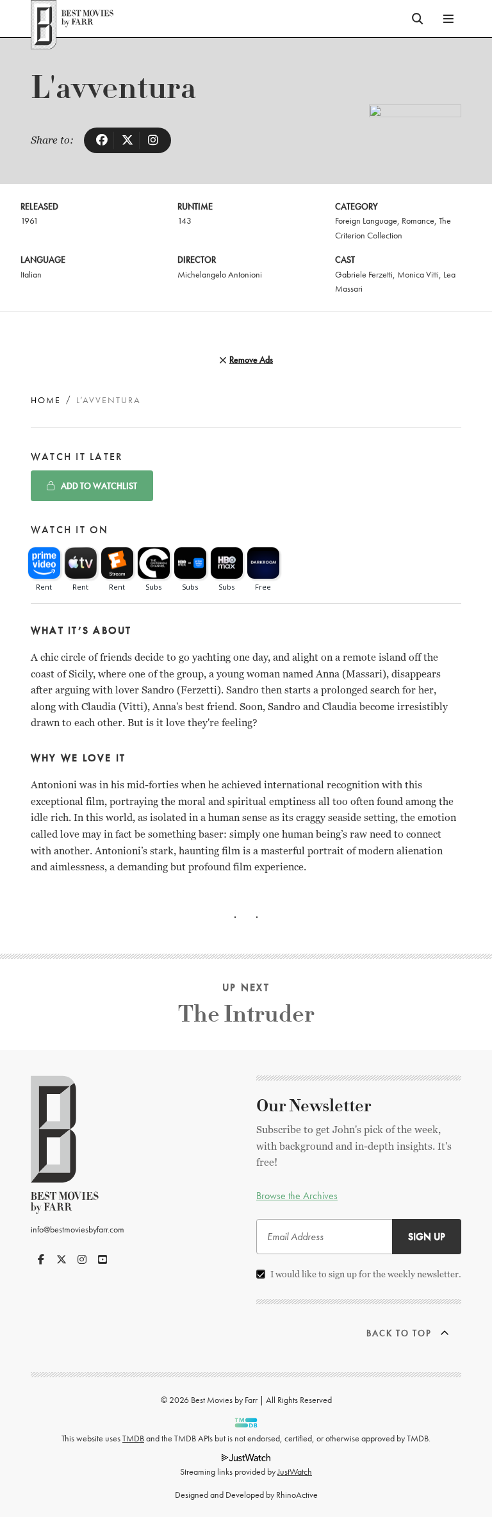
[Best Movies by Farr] (72, 18)
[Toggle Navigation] (448, 18)
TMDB (133, 1438)
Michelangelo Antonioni (219, 274)
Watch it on (70, 529)
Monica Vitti (418, 274)
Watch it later (77, 456)
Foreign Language (366, 220)
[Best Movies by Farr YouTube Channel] (102, 1259)
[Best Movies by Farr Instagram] (82, 1259)
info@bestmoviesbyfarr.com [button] (77, 1229)
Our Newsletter (314, 1106)
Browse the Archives (297, 1195)
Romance (418, 220)
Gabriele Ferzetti (364, 274)
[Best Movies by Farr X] (61, 1259)
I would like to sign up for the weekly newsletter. (365, 1274)
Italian (31, 274)
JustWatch (294, 1471)
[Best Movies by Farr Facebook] (41, 1259)
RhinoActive (297, 1494)
